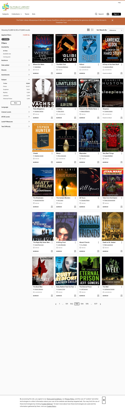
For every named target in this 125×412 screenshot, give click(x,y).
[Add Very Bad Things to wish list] (121, 162)
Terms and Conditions (54, 399)
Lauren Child (61, 289)
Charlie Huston (108, 111)
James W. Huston (86, 67)
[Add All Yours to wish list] (98, 207)
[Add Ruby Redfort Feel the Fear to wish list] (75, 296)
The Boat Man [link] (37, 287)
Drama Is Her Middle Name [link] (88, 109)
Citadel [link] (35, 153)
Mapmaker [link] (82, 153)
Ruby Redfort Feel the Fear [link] (65, 287)
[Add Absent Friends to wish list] (98, 251)
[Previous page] (56, 304)
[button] (99, 14)
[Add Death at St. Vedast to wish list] (121, 251)
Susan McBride (108, 156)
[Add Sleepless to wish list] (121, 118)
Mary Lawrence (108, 245)
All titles (5, 51)
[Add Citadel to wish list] (52, 162)
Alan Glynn (61, 111)
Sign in (116, 14)
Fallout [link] (81, 64)
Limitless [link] (59, 109)
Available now (7, 54)
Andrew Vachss (39, 111)
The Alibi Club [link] (61, 64)
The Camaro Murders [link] (63, 198)
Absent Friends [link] (84, 242)
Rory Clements (62, 156)
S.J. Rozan (84, 245)
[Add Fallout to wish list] (98, 73)
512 (71, 304)
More (15, 103)
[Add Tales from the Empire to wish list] (121, 207)
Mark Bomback (85, 156)
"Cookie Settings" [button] (47, 404)
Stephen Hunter (39, 156)
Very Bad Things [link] (108, 153)
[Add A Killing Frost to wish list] (75, 251)
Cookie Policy (51, 406)
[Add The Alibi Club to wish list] (75, 73)
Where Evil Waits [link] (38, 64)
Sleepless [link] (106, 109)
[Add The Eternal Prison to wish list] (98, 296)
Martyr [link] (58, 153)
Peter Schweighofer (109, 200)
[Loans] (108, 14)
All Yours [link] (82, 198)
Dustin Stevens (39, 289)
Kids (33, 14)
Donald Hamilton (39, 200)
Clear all (26, 35)
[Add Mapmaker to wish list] (98, 162)
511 (67, 304)
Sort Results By (102, 30)
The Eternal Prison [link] (85, 287)
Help (119, 2)
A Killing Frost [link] (61, 242)
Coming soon (6, 57)
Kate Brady (38, 67)
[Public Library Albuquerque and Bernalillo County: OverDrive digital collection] (16, 7)
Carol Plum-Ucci (39, 245)
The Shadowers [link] (38, 198)
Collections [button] (16, 14)
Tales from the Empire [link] (110, 198)
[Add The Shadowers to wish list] (52, 207)
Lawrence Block (108, 67)
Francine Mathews (63, 67)
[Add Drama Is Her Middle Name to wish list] (98, 118)
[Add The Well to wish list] (121, 296)
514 (82, 304)
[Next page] (100, 304)
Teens (27, 14)
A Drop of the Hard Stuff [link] (111, 64)
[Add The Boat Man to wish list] (52, 296)
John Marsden (62, 245)
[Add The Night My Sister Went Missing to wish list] (52, 251)
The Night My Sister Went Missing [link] (42, 242)
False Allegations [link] (38, 109)
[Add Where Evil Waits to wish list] (52, 73)
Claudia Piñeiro (85, 200)
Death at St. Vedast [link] (109, 242)
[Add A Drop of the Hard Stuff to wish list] (121, 73)
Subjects (5, 14)
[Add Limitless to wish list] (75, 118)
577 (95, 304)
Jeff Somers (84, 289)
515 (87, 304)
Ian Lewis (60, 200)
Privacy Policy (69, 399)
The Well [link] (105, 287)
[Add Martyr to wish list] (75, 162)
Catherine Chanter (109, 289)
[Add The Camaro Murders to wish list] (75, 207)
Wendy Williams (85, 111)
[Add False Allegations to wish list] (52, 118)
